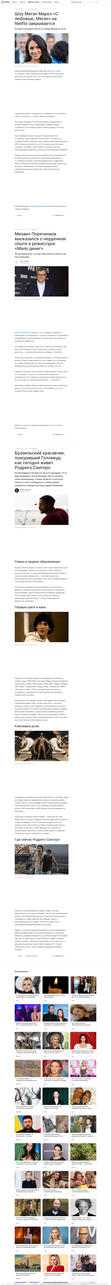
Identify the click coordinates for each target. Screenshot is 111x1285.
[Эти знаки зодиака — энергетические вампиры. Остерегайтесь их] (55, 1184)
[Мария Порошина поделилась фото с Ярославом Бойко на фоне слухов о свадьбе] (28, 1017)
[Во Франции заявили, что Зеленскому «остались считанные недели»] (28, 1128)
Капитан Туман (55, 425)
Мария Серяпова (25, 490)
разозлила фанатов (37, 206)
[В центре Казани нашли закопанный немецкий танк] (55, 1128)
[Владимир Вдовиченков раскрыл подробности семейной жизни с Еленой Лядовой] (55, 1017)
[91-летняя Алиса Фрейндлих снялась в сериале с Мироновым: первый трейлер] (28, 1212)
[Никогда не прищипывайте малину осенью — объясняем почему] (83, 1156)
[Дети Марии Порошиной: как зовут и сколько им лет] (55, 1045)
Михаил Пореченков (22, 333)
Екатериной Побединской (32, 388)
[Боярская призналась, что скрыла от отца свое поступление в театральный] (55, 1101)
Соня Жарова (24, 261)
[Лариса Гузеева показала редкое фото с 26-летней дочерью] (83, 989)
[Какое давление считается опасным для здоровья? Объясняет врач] (28, 1101)
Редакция (42, 1283)
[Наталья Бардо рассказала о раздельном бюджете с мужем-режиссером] (83, 1128)
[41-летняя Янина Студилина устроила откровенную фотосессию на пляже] (83, 1073)
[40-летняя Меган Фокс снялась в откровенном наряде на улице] (28, 1156)
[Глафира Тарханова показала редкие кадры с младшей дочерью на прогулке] (55, 1156)
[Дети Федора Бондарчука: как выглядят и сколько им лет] (83, 1240)
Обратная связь (104, 1283)
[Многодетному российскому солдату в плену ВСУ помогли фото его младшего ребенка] (28, 1045)
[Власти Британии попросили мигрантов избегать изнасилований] (28, 1267)
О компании (8, 1283)
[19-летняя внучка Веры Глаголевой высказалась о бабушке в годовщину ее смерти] (83, 1184)
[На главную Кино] (7, 2)
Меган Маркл (56, 71)
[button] (42, 48)
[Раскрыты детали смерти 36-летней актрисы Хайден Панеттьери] (55, 1267)
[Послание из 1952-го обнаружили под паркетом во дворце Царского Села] (28, 1073)
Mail (3, 1283)
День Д (58, 388)
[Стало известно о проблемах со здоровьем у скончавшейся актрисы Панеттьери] (28, 989)
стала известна (25, 425)
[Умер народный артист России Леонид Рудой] (55, 989)
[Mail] (2, 2)
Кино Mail (34, 229)
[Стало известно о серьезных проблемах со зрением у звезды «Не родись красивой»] (55, 1073)
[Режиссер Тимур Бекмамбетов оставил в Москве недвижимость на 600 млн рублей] (55, 1212)
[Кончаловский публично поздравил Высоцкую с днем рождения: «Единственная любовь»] (83, 1101)
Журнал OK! (35, 9)
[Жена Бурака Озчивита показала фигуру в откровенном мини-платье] (28, 1240)
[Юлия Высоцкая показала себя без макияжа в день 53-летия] (55, 1240)
